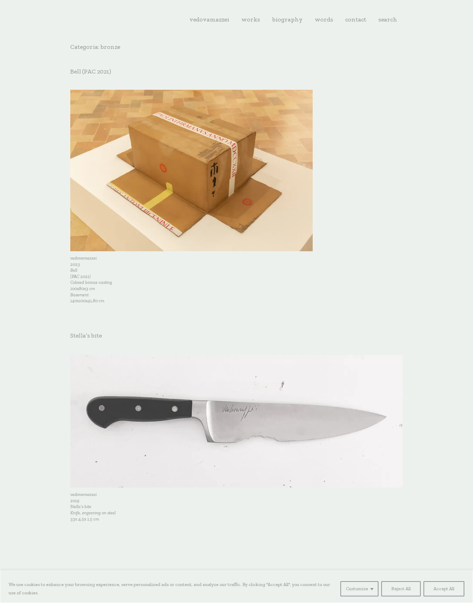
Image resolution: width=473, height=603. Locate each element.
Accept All (444, 589)
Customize (357, 589)
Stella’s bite (86, 335)
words (324, 19)
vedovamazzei (209, 19)
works (250, 19)
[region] (236, 587)
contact (355, 19)
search (387, 19)
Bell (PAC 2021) (90, 71)
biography (287, 19)
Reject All (401, 589)
